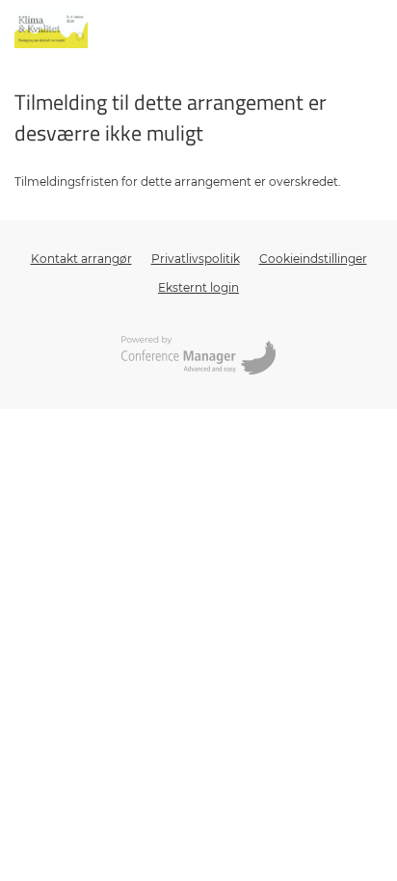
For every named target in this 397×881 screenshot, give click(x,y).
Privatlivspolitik (195, 258)
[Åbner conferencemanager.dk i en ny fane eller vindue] (198, 357)
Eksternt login (198, 287)
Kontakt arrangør (81, 258)
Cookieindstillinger (313, 258)
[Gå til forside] (51, 29)
